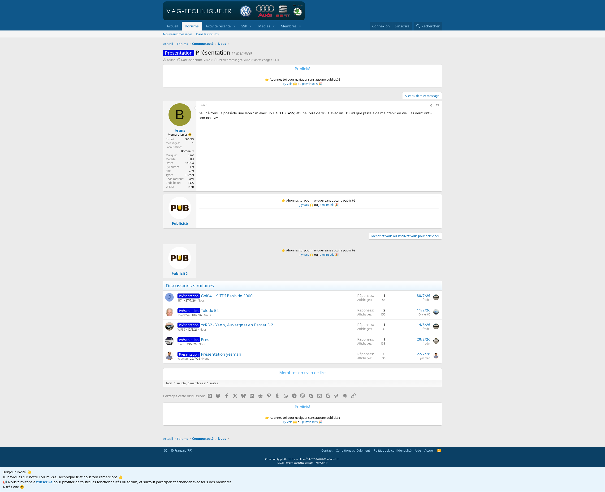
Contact (327, 450)
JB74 (180, 300)
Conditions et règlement (353, 450)
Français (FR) (183, 450)
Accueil (172, 26)
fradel (426, 300)
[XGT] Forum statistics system (302, 462)
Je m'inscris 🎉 (312, 84)
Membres (288, 26)
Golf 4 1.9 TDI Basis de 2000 (227, 295)
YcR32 (181, 330)
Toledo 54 (210, 310)
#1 (437, 105)
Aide (418, 450)
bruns (171, 60)
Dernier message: (234, 60)
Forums (192, 26)
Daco (180, 344)
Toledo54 (183, 315)
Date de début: (196, 60)
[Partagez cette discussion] (431, 105)
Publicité (180, 223)
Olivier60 (424, 314)
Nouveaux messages (177, 34)
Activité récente (218, 26)
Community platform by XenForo (302, 459)
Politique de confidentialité (392, 450)
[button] (234, 26)
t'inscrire (44, 481)
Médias (264, 26)
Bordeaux (187, 151)
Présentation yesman (221, 354)
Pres (205, 339)
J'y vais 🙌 (290, 84)
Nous (201, 300)
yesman (182, 359)
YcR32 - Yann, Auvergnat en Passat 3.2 (237, 325)
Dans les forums (207, 34)
